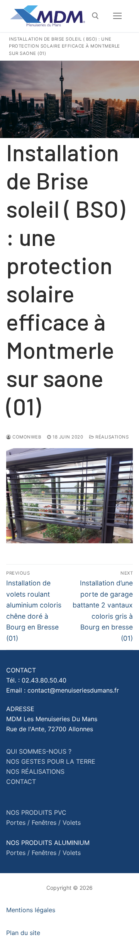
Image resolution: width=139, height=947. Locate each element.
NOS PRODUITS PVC (36, 812)
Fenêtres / (46, 822)
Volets (72, 822)
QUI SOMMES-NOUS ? (38, 751)
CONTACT (21, 781)
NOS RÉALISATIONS (35, 771)
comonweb (26, 437)
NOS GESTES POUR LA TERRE (50, 761)
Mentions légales (30, 910)
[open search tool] (95, 15)
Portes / (18, 822)
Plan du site (23, 933)
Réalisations (111, 437)
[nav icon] (117, 16)
